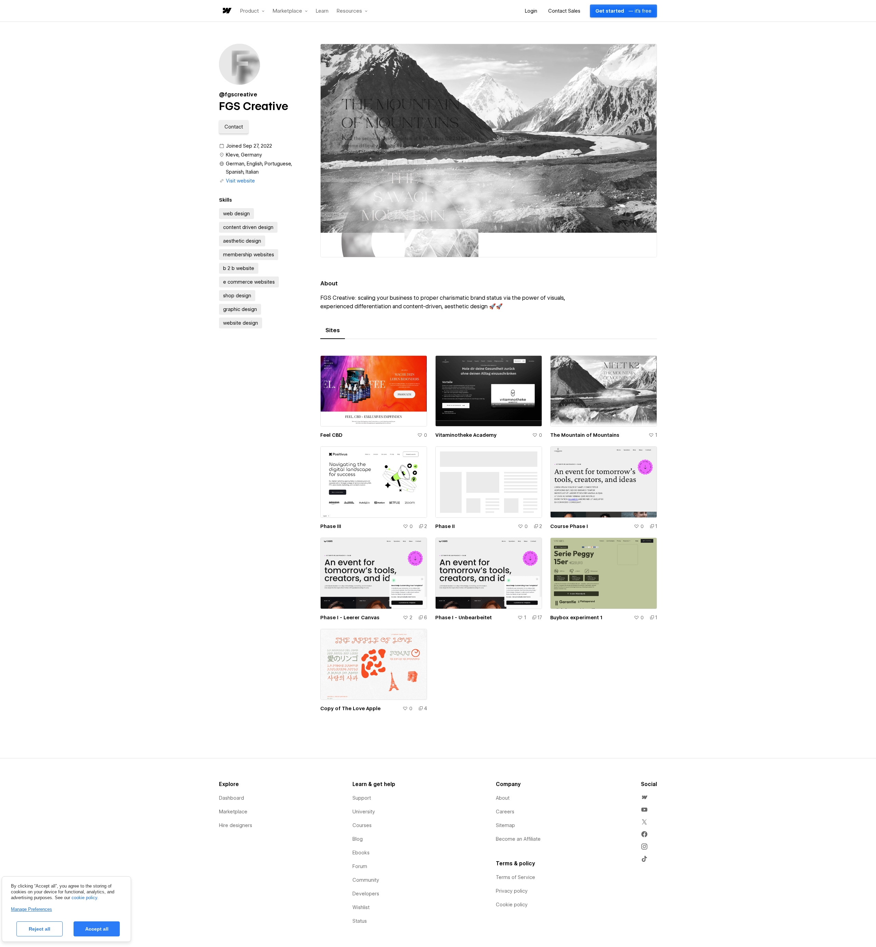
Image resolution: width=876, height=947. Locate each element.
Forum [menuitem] (359, 866)
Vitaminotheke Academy (466, 435)
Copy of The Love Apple (350, 708)
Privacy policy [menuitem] (512, 891)
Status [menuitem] (359, 921)
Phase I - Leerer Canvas (349, 617)
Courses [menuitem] (362, 825)
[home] (226, 11)
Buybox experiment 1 (576, 617)
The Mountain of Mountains (584, 435)
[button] (252, 11)
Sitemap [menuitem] (505, 825)
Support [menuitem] (361, 798)
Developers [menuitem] (365, 893)
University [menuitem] (363, 811)
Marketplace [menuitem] (233, 811)
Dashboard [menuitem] (231, 798)
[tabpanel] (488, 537)
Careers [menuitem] (505, 811)
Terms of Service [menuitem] (515, 877)
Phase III (330, 526)
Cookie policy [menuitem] (512, 904)
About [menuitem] (503, 798)
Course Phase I (569, 526)
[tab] (332, 330)
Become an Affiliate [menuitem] (518, 839)
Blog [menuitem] (357, 839)
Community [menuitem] (365, 880)
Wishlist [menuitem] (361, 907)
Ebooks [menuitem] (361, 852)
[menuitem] (644, 797)
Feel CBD (331, 435)
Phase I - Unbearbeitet (463, 617)
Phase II (445, 526)
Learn (322, 11)
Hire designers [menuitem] (235, 825)
